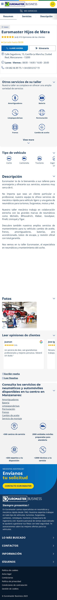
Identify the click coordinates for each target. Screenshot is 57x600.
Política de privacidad (11, 581)
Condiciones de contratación (14, 585)
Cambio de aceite (41, 132)
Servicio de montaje (12, 418)
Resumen (8, 16)
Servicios (26, 16)
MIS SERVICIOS (30, 11)
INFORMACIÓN (12, 553)
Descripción (46, 16)
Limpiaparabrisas (15, 118)
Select (6, 27)
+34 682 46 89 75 (13, 67)
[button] (29, 37)
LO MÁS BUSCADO (14, 537)
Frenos (15, 132)
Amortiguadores (15, 103)
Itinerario (44, 48)
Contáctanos (7, 577)
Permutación (42, 118)
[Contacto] (52, 4)
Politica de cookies (10, 570)
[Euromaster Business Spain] (21, 4)
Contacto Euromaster (18, 485)
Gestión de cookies (10, 588)
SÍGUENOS (8, 561)
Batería (42, 103)
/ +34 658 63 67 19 (30, 67)
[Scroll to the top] (50, 594)
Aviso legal (6, 574)
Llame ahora (16, 48)
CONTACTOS (10, 545)
